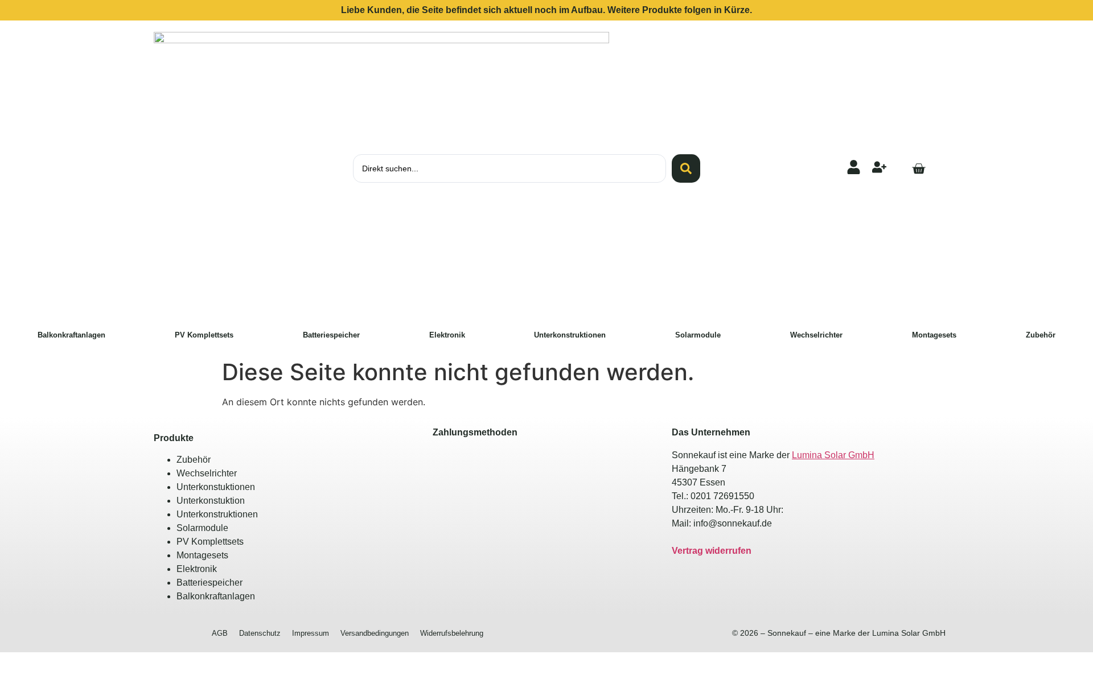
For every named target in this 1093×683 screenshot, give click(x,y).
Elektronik (447, 335)
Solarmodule (698, 335)
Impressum (310, 633)
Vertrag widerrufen (711, 551)
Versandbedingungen (374, 633)
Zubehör (1040, 335)
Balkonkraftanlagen (71, 335)
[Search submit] (686, 168)
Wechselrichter (816, 335)
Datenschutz (260, 633)
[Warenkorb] (918, 169)
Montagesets (934, 335)
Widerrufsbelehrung (451, 633)
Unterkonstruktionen (570, 335)
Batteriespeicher (331, 335)
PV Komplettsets (204, 335)
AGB (220, 633)
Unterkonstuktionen (215, 487)
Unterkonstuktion (210, 500)
